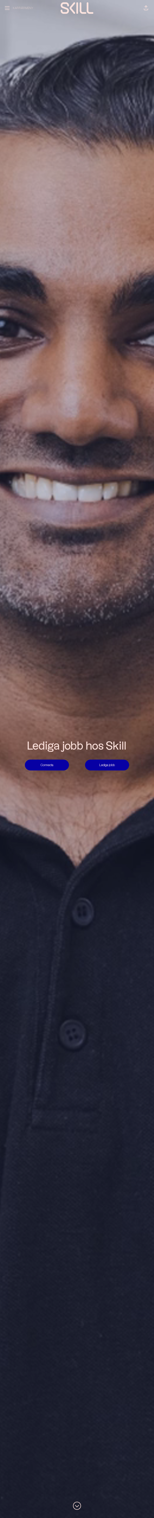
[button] (146, 8)
